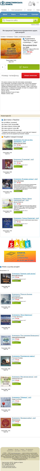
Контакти (30, 450)
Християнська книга (16, 453)
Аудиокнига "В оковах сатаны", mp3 (26, 179)
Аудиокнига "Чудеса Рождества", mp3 (26, 218)
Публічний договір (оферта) (9, 467)
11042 (27, 47)
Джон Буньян (16, 420)
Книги (13, 14)
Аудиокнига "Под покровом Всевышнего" (25, 335)
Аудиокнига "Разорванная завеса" (23, 356)
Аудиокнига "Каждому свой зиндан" (24, 273)
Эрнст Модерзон (19, 181)
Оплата (24, 450)
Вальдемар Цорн (30, 45)
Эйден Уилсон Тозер (20, 143)
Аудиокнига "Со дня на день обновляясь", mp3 (23, 140)
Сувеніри (35, 14)
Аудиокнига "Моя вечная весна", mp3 (24, 377)
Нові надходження (16, 10)
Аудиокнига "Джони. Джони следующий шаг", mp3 (23, 199)
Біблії (5, 14)
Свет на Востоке (34, 49)
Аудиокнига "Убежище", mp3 (21, 397)
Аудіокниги (10, 36)
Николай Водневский (18, 337)
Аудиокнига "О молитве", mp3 (24, 159)
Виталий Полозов (17, 275)
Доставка (17, 450)
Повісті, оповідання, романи (22, 36)
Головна (4, 10)
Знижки (22, 449)
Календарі (23, 14)
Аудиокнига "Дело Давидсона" (22, 315)
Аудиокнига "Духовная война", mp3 (24, 418)
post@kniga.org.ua (10, 466)
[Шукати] (35, 20)
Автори (29, 10)
